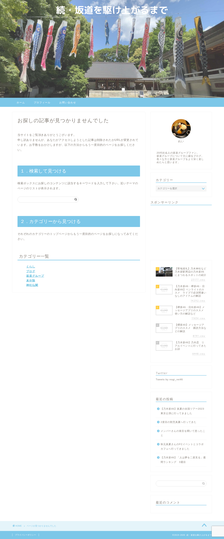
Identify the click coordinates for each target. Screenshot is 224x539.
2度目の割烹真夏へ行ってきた (178, 422)
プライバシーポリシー (25, 535)
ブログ (30, 271)
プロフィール (42, 102)
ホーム (21, 102)
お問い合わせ (67, 102)
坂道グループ (35, 275)
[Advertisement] (181, 232)
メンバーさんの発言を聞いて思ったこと (183, 433)
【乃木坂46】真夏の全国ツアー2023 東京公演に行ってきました (182, 411)
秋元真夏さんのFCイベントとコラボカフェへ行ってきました (182, 446)
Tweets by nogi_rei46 (169, 379)
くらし (30, 266)
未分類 (30, 280)
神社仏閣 (32, 285)
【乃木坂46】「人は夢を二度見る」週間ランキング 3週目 (183, 459)
